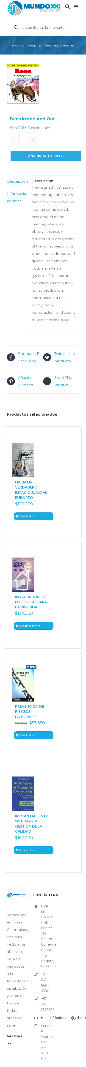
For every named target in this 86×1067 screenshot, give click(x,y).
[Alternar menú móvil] (76, 6)
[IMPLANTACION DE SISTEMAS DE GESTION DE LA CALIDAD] (23, 794)
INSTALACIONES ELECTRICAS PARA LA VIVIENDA (31, 602)
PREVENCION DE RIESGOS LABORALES (29, 711)
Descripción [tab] (16, 181)
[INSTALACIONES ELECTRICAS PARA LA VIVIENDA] (23, 575)
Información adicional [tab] (16, 197)
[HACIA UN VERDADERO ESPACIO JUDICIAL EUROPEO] (23, 460)
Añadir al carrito (46, 156)
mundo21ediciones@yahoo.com (47, 1018)
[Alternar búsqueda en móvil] (67, 6)
